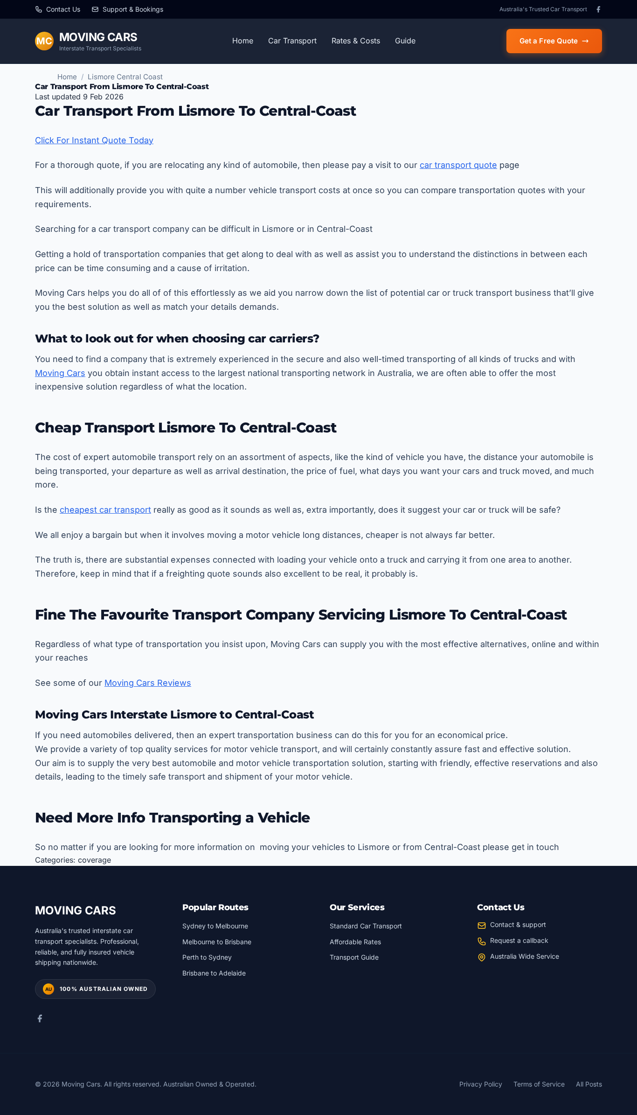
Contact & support (518, 924)
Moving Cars (60, 373)
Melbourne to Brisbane (216, 942)
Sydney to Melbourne (215, 926)
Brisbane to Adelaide (214, 973)
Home (242, 40)
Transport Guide (354, 957)
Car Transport (292, 40)
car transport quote (458, 165)
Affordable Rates (355, 942)
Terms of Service (539, 1084)
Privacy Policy (480, 1084)
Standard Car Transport (366, 926)
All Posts (589, 1084)
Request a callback (519, 940)
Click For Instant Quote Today (94, 140)
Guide (405, 40)
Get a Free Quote (548, 40)
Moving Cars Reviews (147, 683)
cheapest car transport (105, 510)
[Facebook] (598, 9)
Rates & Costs (356, 40)
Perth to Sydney (207, 957)
